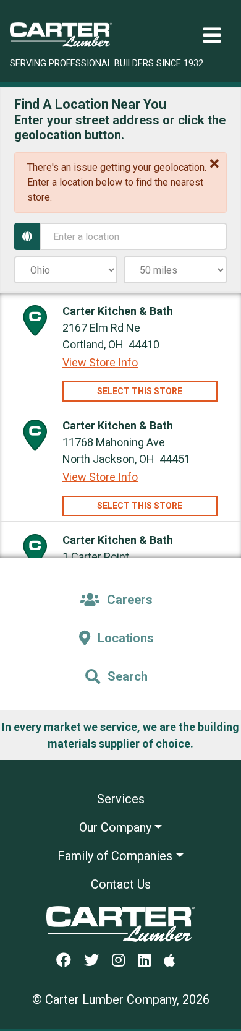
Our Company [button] (115, 827)
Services (121, 799)
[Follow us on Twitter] (96, 961)
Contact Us (121, 884)
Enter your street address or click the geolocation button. (120, 127)
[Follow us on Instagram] (123, 961)
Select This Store (139, 391)
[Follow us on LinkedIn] (149, 961)
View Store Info (100, 362)
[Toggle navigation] (212, 35)
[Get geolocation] (27, 236)
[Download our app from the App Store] (174, 961)
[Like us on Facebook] (68, 961)
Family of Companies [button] (114, 855)
